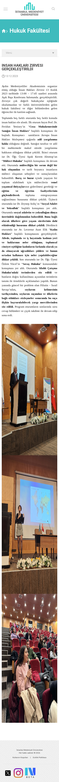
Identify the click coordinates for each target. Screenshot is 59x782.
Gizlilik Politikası (39, 757)
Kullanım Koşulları (20, 757)
